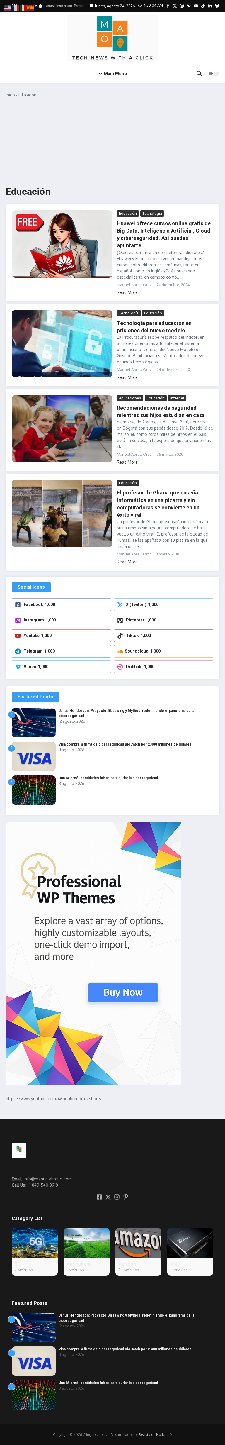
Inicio (10, 94)
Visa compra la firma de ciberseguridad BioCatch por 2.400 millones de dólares (125, 744)
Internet (177, 398)
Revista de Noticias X (155, 1434)
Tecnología (152, 213)
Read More (127, 292)
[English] (8, 7)
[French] (16, 7)
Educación (128, 213)
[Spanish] (31, 7)
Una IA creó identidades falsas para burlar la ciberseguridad (108, 778)
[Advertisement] (112, 142)
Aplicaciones (130, 398)
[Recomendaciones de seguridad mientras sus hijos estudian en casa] (62, 428)
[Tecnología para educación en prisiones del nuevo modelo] (62, 343)
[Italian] (23, 7)
